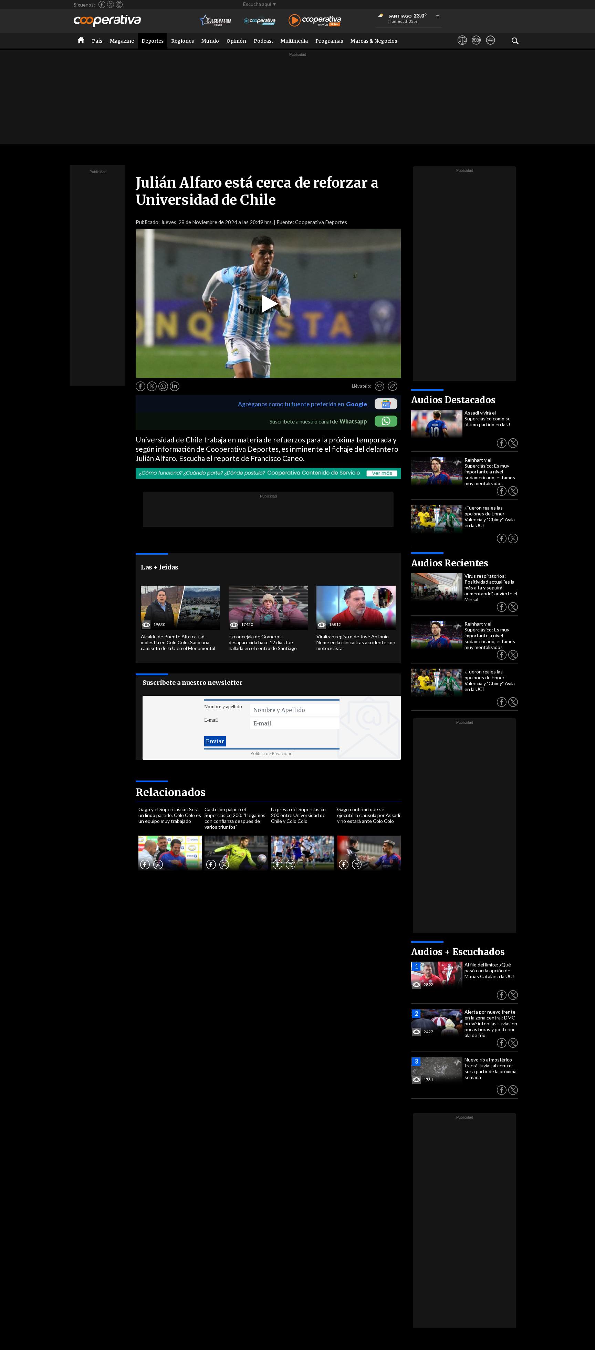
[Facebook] (101, 4)
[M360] (476, 46)
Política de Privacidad (272, 753)
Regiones (182, 41)
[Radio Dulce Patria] (215, 20)
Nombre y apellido (223, 706)
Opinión (236, 41)
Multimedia (294, 41)
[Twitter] (110, 4)
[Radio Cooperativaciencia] (259, 20)
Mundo (210, 41)
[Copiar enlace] (392, 386)
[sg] (490, 46)
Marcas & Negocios (374, 41)
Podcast (263, 41)
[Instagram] (119, 4)
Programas (329, 41)
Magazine (122, 41)
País (97, 41)
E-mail (211, 720)
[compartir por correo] (379, 386)
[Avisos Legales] (462, 46)
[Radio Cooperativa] (315, 21)
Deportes (153, 41)
